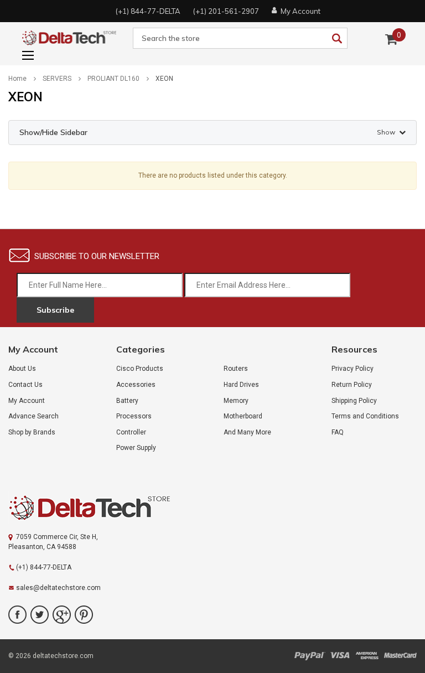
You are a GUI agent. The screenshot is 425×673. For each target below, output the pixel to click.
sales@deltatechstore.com (58, 588)
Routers (236, 368)
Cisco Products (139, 368)
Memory (236, 401)
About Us (22, 368)
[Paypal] (309, 655)
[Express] (367, 655)
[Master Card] (400, 655)
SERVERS (57, 78)
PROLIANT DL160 (113, 78)
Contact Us (25, 385)
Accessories (136, 385)
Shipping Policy (354, 401)
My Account (26, 401)
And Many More (247, 432)
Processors (134, 416)
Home (17, 78)
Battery (127, 401)
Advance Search (33, 416)
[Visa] (340, 655)
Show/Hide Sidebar (207, 132)
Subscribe (55, 310)
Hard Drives (241, 385)
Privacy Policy (352, 368)
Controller (131, 432)
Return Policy (351, 385)
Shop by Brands (31, 432)
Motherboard (243, 416)
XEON (164, 78)
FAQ (337, 432)
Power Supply (136, 448)
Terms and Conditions (365, 416)
